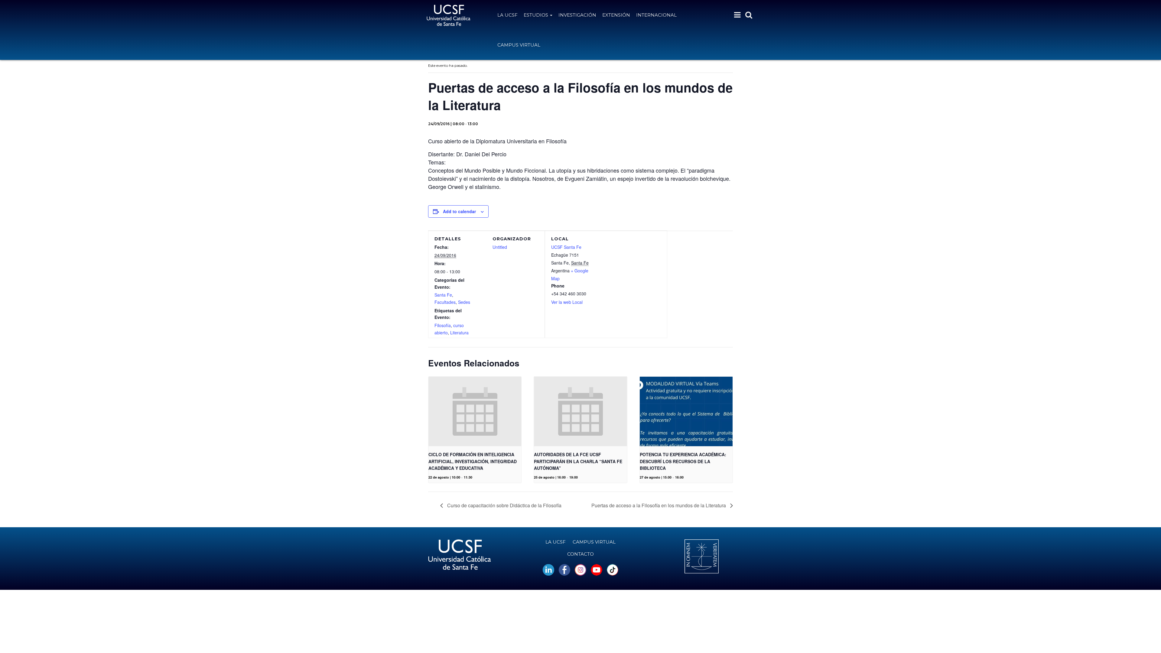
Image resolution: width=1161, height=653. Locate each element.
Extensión (616, 15)
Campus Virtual (518, 45)
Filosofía (442, 325)
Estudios (536, 15)
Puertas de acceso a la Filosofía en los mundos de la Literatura (659, 505)
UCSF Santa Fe (566, 247)
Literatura (459, 333)
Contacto (580, 554)
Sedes (464, 302)
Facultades (445, 302)
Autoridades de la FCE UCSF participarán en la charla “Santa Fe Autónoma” (578, 461)
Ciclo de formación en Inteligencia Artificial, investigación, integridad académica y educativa (472, 461)
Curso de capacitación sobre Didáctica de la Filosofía (503, 505)
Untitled (500, 247)
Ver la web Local (567, 302)
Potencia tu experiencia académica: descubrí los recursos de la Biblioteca (683, 461)
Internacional (656, 15)
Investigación (577, 15)
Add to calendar (459, 211)
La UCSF (507, 15)
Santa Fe (443, 295)
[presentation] (474, 411)
